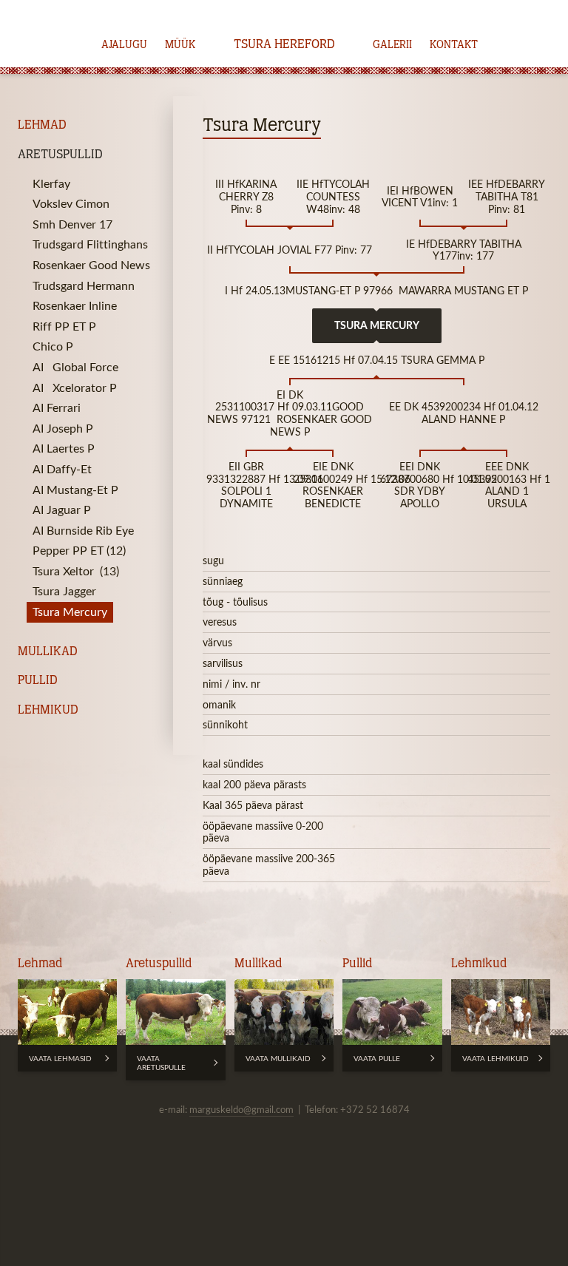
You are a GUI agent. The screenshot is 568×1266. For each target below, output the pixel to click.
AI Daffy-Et (62, 469)
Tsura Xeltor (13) (76, 571)
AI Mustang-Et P (75, 489)
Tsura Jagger (64, 591)
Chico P (53, 346)
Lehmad (42, 125)
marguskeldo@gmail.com (241, 1109)
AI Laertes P (64, 448)
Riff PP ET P (64, 326)
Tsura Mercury (70, 611)
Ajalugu (124, 45)
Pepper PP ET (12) (79, 550)
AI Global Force (75, 367)
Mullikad (48, 652)
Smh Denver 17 (72, 224)
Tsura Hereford (284, 45)
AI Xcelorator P (75, 387)
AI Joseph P (63, 428)
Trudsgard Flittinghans (90, 244)
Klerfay (51, 183)
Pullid (38, 680)
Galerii (392, 45)
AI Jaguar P (62, 509)
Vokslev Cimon (71, 203)
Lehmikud (48, 710)
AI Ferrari (58, 407)
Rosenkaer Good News (91, 265)
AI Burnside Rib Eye (83, 530)
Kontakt (454, 45)
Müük (180, 45)
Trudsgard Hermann (84, 285)
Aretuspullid (60, 155)
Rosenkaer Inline (75, 305)
